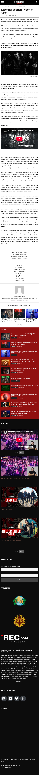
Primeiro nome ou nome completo (10, 566)
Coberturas (14, 337)
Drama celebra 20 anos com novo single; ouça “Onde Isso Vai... (24, 369)
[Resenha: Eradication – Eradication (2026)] (5, 388)
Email (2, 573)
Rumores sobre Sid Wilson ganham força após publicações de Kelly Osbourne (24, 403)
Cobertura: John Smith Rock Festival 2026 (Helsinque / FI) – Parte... (24, 352)
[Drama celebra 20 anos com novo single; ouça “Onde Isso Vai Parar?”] (5, 370)
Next (21, 551)
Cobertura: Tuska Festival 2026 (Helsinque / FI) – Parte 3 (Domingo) (6, 320)
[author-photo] (19, 290)
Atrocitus (14, 346)
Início (2, 6)
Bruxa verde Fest (15, 380)
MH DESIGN (7, 767)
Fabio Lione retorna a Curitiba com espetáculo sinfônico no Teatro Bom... (23, 360)
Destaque (7, 6)
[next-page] (20, 325)
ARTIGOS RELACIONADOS (15, 305)
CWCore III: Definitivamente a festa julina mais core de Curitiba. (19, 320)
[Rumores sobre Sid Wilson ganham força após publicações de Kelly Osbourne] (5, 404)
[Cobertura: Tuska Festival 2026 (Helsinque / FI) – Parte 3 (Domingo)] (7, 313)
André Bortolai (7, 15)
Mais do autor (27, 305)
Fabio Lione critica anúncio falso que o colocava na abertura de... (23, 412)
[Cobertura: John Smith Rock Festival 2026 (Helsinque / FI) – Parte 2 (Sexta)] (5, 396)
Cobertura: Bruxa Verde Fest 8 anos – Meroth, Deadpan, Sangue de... (23, 377)
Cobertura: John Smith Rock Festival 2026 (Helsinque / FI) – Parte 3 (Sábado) (32, 320)
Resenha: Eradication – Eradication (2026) (24, 385)
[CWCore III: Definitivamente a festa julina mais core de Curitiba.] (19, 313)
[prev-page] (18, 325)
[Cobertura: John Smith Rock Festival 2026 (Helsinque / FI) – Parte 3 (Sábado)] (32, 313)
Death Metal (14, 387)
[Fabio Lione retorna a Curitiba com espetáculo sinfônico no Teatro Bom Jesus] (5, 362)
